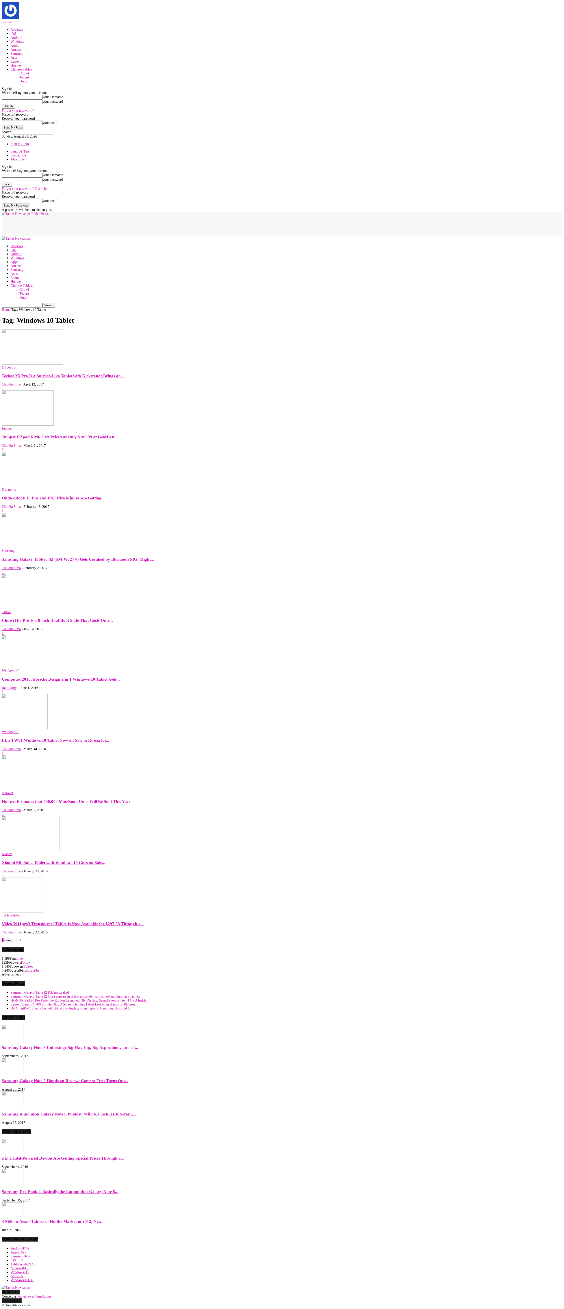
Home (6, 309)
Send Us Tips (20, 151)
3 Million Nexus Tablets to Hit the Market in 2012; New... (53, 1221)
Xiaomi (7, 854)
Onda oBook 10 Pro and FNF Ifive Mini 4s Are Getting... (53, 498)
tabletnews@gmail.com (34, 1296)
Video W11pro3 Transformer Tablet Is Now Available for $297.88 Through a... (73, 924)
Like (19, 958)
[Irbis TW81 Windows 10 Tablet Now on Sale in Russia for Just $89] (25, 728)
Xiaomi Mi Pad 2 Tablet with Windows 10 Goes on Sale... (53, 862)
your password (53, 101)
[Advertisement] (82, 226)
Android (16, 37)
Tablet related (11, 915)
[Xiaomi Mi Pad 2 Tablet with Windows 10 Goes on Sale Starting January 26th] (30, 850)
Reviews (17, 30)
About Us (17, 159)
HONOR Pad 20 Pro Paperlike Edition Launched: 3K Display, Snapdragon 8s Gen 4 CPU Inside (78, 1000)
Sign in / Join (20, 144)
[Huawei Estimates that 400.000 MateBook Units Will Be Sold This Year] (34, 789)
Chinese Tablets (22, 69)
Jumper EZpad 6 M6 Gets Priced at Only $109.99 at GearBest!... (60, 437)
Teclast (24, 77)
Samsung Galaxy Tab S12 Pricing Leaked (40, 992)
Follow (26, 962)
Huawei (16, 65)
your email (50, 123)
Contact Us (18, 155)
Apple (15, 45)
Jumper (7, 428)
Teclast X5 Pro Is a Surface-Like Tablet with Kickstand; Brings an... (63, 376)
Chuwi (24, 73)
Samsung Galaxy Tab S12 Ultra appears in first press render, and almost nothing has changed (75, 996)
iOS (13, 33)
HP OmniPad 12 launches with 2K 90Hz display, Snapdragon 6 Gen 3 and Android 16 (71, 1008)
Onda (23, 81)
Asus (14, 57)
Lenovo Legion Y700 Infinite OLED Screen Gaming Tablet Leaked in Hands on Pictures (73, 1004)
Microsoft (20, 1268)
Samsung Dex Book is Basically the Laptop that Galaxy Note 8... (60, 1191)
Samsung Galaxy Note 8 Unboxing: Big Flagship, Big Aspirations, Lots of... (70, 1047)
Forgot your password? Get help (24, 188)
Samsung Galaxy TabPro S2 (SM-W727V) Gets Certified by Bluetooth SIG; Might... (78, 559)
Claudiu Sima (11, 384)
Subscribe (32, 970)
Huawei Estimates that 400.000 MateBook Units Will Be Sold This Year (66, 801)
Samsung (17, 53)
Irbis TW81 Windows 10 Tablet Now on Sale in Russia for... (55, 740)
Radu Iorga (9, 688)
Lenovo (16, 61)
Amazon (16, 49)
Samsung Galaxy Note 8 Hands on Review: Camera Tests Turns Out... (65, 1080)
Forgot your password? (18, 110)
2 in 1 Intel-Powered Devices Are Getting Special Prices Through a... (63, 1158)
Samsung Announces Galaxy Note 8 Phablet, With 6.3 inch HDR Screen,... (69, 1114)
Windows (17, 41)
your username (53, 97)
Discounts (9, 367)
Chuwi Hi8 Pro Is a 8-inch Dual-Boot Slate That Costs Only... (57, 620)
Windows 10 (10, 670)
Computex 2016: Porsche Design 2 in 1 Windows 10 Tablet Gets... (61, 679)
